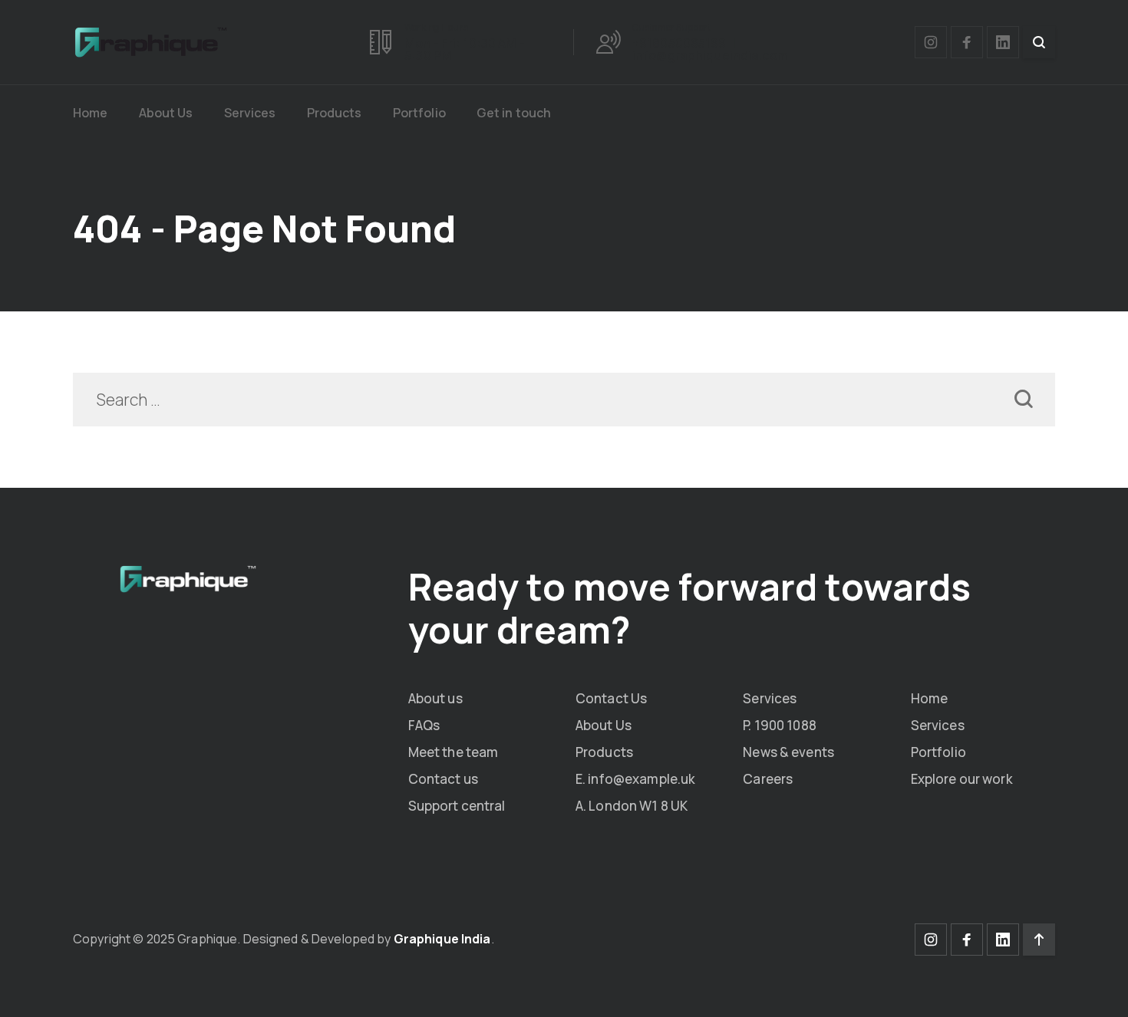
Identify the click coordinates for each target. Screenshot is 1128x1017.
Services (250, 112)
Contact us (443, 779)
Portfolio (419, 112)
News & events (788, 752)
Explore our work (962, 779)
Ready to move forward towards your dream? (689, 607)
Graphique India (442, 938)
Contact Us (611, 698)
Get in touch (514, 112)
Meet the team (453, 752)
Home (90, 112)
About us (435, 698)
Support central (457, 806)
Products (334, 112)
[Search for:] (564, 401)
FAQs (424, 725)
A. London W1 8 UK (632, 806)
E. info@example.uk (635, 779)
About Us (166, 112)
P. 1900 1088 (779, 725)
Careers (768, 779)
